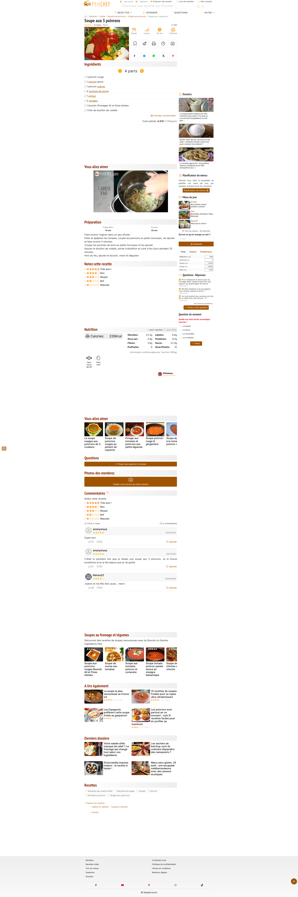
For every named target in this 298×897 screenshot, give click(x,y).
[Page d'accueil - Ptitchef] (85, 16)
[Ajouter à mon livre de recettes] (135, 43)
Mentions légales (159, 872)
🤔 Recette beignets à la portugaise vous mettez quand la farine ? (194, 290)
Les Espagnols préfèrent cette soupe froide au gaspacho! (116, 712)
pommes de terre (98, 91)
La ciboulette (188, 334)
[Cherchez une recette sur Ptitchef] (198, 6)
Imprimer (206, 231)
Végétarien (144, 1)
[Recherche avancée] (203, 6)
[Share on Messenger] (144, 56)
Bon (102, 273)
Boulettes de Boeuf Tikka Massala (202, 215)
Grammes (184, 260)
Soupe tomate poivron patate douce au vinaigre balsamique (154, 669)
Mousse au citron (198, 223)
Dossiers (151, 12)
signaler (173, 542)
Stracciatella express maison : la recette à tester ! (116, 765)
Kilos (183, 270)
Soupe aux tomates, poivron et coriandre (131, 668)
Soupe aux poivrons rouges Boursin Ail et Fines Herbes (93, 669)
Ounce (183, 263)
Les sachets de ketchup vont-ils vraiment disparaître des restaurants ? (162, 748)
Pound (183, 267)
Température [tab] (206, 252)
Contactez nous (159, 860)
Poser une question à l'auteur (131, 464)
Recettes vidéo (92, 864)
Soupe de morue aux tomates (111, 666)
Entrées (95, 812)
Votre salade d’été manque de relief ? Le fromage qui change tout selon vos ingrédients (116, 749)
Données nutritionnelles (164, 115)
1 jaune (95, 81)
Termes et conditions (161, 868)
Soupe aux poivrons (120, 795)
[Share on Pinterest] (173, 56)
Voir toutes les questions (203, 303)
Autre (208, 12)
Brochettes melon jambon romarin (199, 205)
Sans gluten (128, 1)
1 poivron (96, 86)
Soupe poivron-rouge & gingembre (155, 441)
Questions (181, 12)
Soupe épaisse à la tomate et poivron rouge (174, 441)
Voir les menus (191, 231)
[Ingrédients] (4, 448)
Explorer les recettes (95, 803)
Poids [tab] (183, 252)
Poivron (153, 791)
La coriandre (188, 337)
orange (101, 86)
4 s (98, 91)
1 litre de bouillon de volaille (102, 110)
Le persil (186, 330)
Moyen (104, 277)
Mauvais (104, 285)
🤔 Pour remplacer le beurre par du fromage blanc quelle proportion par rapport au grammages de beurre (195, 282)
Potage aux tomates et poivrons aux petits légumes (133, 442)
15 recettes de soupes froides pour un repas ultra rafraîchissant (164, 694)
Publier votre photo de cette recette (130, 484)
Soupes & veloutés (119, 807)
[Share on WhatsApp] (154, 56)
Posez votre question (197, 307)
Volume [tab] (192, 252)
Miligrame (185, 257)
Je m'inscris (196, 244)
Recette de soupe (125, 791)
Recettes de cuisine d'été (100, 791)
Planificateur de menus (195, 190)
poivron (92, 81)
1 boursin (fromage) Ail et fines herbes (108, 105)
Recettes (123, 12)
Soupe (142, 791)
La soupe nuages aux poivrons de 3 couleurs (92, 442)
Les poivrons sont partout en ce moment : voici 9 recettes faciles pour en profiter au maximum (153, 717)
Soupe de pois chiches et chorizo (174, 666)
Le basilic (187, 326)
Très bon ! (105, 269)
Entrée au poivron (96, 795)
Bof (102, 281)
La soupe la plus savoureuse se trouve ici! (116, 694)
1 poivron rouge (95, 77)
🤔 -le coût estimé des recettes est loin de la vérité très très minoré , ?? (196, 297)
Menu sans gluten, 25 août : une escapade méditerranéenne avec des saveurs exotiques (163, 768)
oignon (92, 96)
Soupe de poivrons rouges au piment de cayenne (111, 444)
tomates (93, 100)
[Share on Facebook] (135, 56)
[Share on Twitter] (163, 56)
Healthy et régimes (100, 807)
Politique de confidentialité (164, 864)
